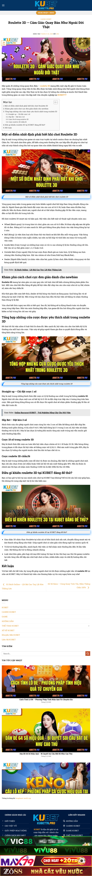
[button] (3, 5)
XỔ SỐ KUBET (8, 630)
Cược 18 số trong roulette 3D (19, 119)
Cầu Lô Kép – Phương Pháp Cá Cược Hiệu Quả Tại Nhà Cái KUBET (46, 741)
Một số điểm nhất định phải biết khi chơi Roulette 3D (26, 106)
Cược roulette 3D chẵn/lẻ (18, 122)
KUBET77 (62, 95)
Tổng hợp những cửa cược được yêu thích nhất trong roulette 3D (31, 111)
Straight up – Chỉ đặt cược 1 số (19, 114)
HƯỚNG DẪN (8, 621)
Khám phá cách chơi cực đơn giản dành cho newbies (26, 109)
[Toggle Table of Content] (54, 102)
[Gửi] (87, 653)
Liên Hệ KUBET (9, 639)
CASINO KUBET (46, 19)
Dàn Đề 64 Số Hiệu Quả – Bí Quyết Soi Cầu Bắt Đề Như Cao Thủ (46, 687)
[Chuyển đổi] (88, 625)
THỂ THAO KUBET (10, 625)
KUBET (5, 607)
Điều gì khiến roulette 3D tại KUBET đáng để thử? (25, 125)
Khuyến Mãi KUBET (11, 635)
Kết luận (8, 128)
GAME (5, 616)
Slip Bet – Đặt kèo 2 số (17, 117)
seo (57, 34)
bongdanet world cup (23, 798)
